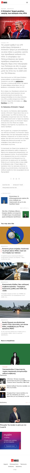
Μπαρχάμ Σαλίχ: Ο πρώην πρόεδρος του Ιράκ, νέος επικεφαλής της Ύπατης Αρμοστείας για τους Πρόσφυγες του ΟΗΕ (18, 394)
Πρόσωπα (24, 464)
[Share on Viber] (19, 179)
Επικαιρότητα (10, 8)
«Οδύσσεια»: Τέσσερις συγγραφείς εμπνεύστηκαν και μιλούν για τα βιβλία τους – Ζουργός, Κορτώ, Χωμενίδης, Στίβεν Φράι (18, 380)
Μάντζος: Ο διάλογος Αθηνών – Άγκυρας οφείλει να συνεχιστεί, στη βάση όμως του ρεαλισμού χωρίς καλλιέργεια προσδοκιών (11, 214)
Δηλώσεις (19, 466)
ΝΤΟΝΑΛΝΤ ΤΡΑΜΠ (18, 184)
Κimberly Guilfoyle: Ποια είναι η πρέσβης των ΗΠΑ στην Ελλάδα (18, 386)
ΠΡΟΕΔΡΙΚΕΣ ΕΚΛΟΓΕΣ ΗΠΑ (9, 187)
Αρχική (6, 464)
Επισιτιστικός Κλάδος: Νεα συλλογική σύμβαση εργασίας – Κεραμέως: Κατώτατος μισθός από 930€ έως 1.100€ (15, 288)
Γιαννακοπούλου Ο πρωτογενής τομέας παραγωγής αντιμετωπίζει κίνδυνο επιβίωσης (14, 371)
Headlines (3, 8)
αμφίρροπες (19, 81)
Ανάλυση (11, 466)
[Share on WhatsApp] (16, 179)
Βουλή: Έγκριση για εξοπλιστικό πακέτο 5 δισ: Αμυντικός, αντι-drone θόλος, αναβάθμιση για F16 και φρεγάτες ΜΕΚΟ (15, 325)
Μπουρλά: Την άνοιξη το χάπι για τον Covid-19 (13, 426)
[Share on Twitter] (14, 179)
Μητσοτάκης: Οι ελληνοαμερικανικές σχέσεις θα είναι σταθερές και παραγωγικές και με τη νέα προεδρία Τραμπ (19, 200)
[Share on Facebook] (11, 179)
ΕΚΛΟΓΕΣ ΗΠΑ (6, 184)
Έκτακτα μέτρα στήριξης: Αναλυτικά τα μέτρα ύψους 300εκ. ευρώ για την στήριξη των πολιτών (15, 251)
